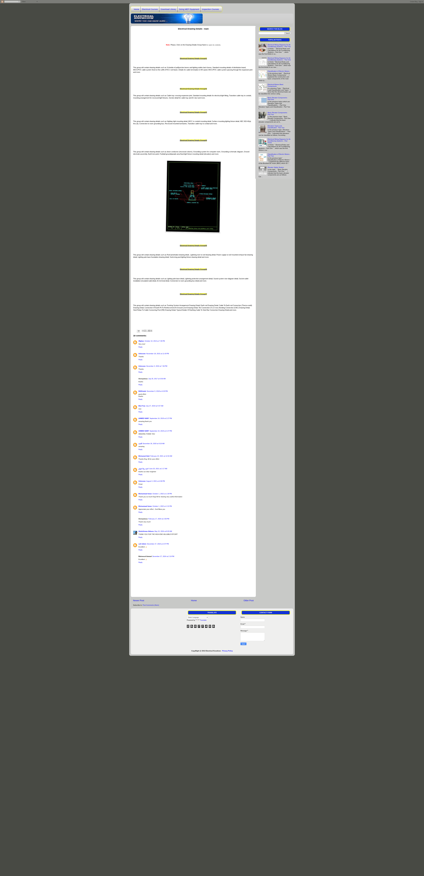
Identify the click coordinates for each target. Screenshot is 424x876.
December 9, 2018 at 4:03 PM (157, 391)
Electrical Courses (150, 9)
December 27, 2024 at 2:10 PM (163, 556)
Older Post (249, 600)
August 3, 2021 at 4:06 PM (155, 481)
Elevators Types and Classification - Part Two (276, 127)
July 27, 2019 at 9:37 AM (154, 406)
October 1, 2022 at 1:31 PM (162, 506)
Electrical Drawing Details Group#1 (193, 58)
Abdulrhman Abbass (146, 531)
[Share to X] (147, 331)
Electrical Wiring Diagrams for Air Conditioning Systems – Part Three (279, 141)
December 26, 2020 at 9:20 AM (154, 443)
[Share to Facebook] (149, 331)
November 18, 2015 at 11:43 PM (157, 353)
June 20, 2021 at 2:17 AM (158, 468)
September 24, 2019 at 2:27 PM (161, 418)
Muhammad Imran (145, 494)
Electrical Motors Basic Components (275, 85)
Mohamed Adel (144, 456)
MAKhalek (142, 391)
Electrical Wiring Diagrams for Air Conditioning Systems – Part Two (279, 45)
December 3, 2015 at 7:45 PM (156, 366)
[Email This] (143, 331)
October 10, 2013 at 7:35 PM (155, 341)
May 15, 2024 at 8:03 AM (163, 531)
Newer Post (138, 600)
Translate (203, 620)
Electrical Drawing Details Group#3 (193, 112)
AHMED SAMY (143, 418)
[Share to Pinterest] (151, 331)
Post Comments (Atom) (151, 605)
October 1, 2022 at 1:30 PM (162, 494)
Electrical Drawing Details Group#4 (193, 140)
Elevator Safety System (276, 167)
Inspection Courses (210, 9)
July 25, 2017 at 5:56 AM (157, 379)
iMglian (141, 341)
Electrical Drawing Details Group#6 (193, 269)
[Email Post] (138, 330)
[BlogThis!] (145, 331)
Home (136, 9)
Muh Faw (141, 406)
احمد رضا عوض (143, 468)
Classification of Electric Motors (278, 71)
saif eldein (142, 544)
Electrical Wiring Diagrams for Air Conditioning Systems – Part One (279, 59)
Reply (140, 347)
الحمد (140, 443)
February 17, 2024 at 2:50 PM (158, 519)
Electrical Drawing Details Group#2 (193, 89)
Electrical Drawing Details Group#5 (193, 246)
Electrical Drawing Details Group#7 (193, 294)
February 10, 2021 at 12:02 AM (161, 456)
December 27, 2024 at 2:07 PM (158, 544)
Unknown (142, 353)
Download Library (168, 9)
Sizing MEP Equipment (189, 9)
